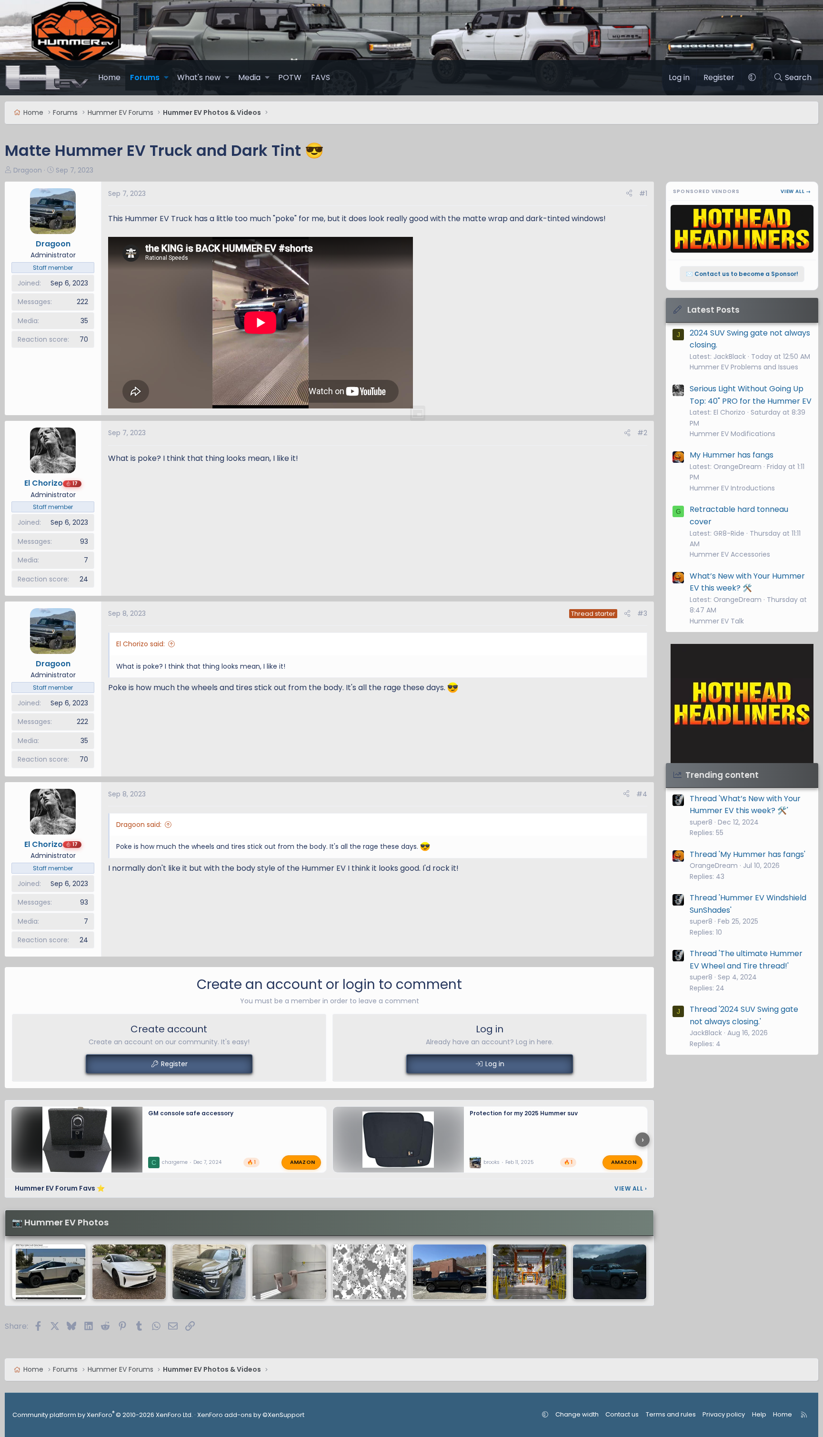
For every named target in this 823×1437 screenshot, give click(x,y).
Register (174, 1064)
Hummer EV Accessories (730, 554)
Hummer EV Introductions (732, 488)
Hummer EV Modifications (732, 433)
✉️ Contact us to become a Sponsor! (742, 274)
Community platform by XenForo (102, 1414)
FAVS (320, 77)
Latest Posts (713, 310)
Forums (145, 77)
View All (630, 1188)
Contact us (622, 1414)
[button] (166, 78)
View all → (796, 191)
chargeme (175, 1162)
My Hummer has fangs (731, 454)
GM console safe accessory (190, 1113)
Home (109, 77)
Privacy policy (724, 1414)
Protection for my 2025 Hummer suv (524, 1113)
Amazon (302, 1162)
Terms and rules (671, 1414)
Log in (494, 1064)
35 (84, 321)
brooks (491, 1162)
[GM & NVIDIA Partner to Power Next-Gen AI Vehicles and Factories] (529, 1272)
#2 (642, 433)
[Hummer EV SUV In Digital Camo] (369, 1272)
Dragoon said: (138, 824)
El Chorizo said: (140, 644)
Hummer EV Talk (717, 621)
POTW (289, 77)
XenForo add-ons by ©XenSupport (250, 1414)
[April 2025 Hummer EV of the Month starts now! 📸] (449, 1272)
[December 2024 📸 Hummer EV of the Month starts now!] (609, 1272)
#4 (641, 794)
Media (249, 77)
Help (759, 1414)
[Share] (629, 193)
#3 (642, 613)
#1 (643, 193)
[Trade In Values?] (49, 1272)
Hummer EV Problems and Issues (744, 367)
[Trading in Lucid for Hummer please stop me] (129, 1272)
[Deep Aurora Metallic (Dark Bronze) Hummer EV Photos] (209, 1272)
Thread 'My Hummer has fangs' (747, 854)
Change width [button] (577, 1414)
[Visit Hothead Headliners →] (742, 703)
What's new (199, 77)
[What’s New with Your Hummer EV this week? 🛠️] (289, 1272)
